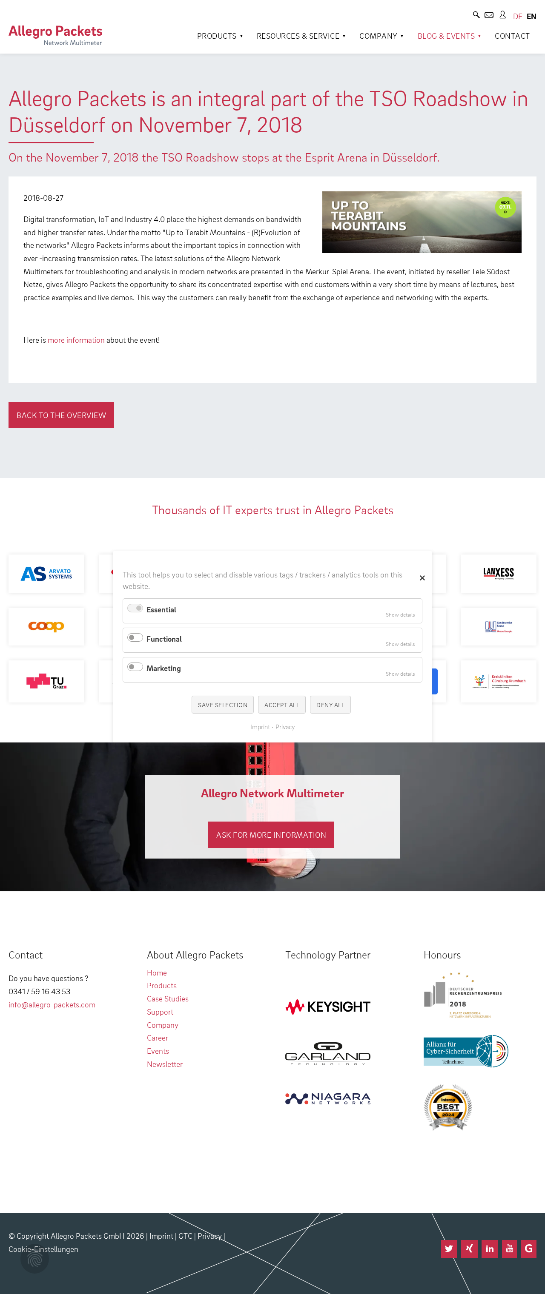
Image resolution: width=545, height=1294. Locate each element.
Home (157, 972)
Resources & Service (298, 35)
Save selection (222, 704)
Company (378, 35)
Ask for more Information (271, 834)
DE (517, 16)
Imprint (161, 1235)
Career (157, 1037)
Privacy (210, 1235)
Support (160, 1011)
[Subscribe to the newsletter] (489, 16)
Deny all (330, 704)
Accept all (281, 704)
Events (158, 1050)
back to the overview (61, 415)
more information (76, 339)
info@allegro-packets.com (52, 1004)
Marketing (163, 668)
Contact (512, 35)
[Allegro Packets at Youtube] (509, 1249)
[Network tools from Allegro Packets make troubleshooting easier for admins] (55, 35)
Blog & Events (446, 35)
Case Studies (168, 998)
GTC (185, 1235)
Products (217, 35)
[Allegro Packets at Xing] (469, 1249)
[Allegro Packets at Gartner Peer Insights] (528, 1249)
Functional (164, 638)
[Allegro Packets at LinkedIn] (490, 1249)
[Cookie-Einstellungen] (34, 1259)
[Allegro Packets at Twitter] (449, 1249)
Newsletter (165, 1064)
